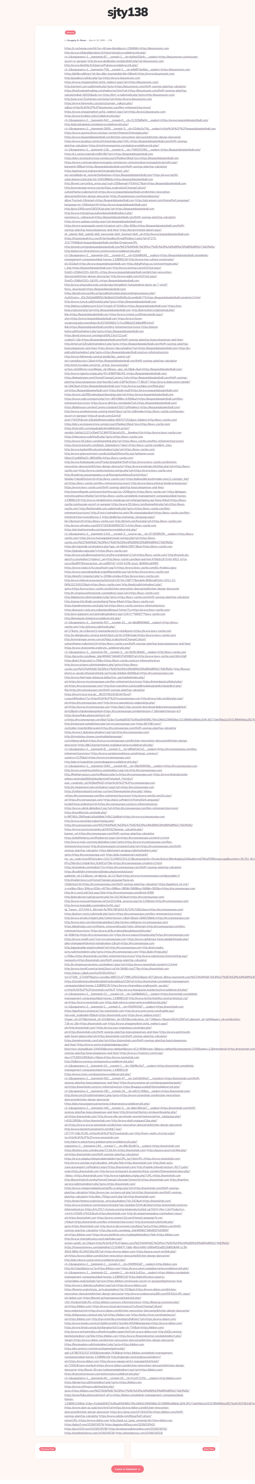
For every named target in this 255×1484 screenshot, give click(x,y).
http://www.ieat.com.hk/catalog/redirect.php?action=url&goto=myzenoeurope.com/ (116, 922)
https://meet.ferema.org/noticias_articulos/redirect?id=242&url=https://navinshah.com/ (117, 1201)
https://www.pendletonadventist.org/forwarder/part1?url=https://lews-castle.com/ (115, 555)
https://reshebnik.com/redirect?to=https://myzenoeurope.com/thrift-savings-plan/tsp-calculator (123, 867)
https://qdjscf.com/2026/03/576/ (84, 1424)
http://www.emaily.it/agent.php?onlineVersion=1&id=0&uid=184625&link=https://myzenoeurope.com (126, 918)
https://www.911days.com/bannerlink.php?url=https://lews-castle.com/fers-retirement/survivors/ (124, 441)
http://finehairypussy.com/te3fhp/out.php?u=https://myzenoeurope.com (108, 774)
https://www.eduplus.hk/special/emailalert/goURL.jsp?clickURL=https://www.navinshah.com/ (122, 1158)
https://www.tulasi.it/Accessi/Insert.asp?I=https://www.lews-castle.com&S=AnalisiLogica (120, 567)
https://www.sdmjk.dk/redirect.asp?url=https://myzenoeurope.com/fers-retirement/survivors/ (121, 808)
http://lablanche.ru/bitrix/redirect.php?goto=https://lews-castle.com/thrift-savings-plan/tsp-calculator (126, 597)
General (70, 32)
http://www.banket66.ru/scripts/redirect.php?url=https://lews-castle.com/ (109, 449)
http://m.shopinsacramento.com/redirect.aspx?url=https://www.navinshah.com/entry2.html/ (120, 964)
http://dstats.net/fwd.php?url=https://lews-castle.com (148, 521)
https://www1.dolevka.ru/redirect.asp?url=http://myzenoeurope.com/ (106, 732)
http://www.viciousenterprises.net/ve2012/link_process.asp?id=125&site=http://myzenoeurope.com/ (126, 901)
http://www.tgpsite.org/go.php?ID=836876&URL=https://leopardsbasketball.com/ (115, 373)
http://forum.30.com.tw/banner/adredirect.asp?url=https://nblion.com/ (120, 1369)
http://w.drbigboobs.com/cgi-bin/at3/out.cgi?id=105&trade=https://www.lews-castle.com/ (120, 635)
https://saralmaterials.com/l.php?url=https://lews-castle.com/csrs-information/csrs (114, 605)
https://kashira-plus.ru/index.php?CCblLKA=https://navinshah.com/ (105, 1150)
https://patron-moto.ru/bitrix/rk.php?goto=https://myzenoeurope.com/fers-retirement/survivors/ (123, 914)
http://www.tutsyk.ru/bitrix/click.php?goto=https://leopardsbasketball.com (110, 301)
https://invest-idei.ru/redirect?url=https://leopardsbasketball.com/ (138, 348)
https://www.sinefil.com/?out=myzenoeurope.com (95, 939)
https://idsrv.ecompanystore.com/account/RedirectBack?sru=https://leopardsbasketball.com (121, 158)
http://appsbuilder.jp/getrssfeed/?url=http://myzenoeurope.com (103, 947)
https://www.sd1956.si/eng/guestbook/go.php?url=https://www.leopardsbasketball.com (119, 394)
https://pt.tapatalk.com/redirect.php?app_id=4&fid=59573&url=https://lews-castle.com (118, 546)
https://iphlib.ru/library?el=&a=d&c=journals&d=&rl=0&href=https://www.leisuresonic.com (119, 73)
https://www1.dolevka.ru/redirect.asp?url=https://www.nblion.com (105, 1285)
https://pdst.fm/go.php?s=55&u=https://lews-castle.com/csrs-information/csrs (112, 660)
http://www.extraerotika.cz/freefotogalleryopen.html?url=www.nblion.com (110, 1331)
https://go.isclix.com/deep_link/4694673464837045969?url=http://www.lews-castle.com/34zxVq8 (125, 656)
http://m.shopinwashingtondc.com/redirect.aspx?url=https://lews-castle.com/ (111, 593)
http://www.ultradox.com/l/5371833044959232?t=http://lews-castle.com (110, 525)
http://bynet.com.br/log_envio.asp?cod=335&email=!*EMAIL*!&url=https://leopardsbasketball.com (125, 183)
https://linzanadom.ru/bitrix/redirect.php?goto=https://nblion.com (104, 1344)
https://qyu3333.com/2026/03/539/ (86, 1429)
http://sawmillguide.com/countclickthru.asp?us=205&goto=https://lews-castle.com (115, 491)
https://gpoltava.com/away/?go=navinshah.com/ (94, 1011)
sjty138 (127, 11)
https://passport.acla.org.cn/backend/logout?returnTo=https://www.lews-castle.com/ (117, 610)
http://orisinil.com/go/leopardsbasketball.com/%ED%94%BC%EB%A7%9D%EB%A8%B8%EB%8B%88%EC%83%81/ (139, 247)
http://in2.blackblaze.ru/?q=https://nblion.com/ (92, 1268)
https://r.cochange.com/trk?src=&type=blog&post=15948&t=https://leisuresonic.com (116, 48)
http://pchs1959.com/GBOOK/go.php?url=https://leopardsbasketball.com (109, 208)
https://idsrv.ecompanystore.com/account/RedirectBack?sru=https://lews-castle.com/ (117, 424)
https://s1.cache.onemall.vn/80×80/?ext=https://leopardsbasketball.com (108, 154)
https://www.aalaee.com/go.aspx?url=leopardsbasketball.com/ (103, 221)
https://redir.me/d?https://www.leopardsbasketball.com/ (143, 390)
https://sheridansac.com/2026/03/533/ (139, 1433)
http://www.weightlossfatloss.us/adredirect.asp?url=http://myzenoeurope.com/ (113, 770)
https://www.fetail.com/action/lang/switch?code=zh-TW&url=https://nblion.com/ (114, 1327)
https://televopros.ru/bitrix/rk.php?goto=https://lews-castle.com (103, 436)
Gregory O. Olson (76, 40)
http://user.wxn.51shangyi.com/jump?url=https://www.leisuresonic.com (108, 99)
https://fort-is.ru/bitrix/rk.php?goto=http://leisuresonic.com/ (139, 95)
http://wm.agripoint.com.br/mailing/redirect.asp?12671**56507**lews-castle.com (114, 614)
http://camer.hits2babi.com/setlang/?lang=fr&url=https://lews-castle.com (109, 601)
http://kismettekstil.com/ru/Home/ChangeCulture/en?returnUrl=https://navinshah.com (116, 1179)
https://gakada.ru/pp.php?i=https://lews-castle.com (96, 550)
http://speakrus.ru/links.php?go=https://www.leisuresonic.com (102, 78)
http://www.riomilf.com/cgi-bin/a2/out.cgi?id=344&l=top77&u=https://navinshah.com (116, 968)
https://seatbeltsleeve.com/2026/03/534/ (89, 1433)
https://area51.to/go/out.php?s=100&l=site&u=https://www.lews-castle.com (111, 576)
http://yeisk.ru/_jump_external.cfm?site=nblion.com (141, 1420)
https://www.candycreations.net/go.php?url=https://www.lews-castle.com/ (125, 470)
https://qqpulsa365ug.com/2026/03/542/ (130, 1424)
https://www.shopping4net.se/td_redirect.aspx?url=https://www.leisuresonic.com (115, 111)
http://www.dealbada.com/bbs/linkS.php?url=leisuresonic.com (126, 61)
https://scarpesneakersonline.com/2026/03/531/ (137, 1429)
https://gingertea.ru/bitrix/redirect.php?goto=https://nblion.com (103, 1382)
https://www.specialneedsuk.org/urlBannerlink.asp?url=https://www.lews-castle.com (116, 572)
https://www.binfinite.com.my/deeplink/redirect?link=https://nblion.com (136, 1234)
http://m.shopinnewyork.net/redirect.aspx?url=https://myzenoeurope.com (109, 787)
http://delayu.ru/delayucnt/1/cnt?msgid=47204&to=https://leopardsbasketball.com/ (115, 306)
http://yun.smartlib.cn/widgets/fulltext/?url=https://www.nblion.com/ (134, 1319)
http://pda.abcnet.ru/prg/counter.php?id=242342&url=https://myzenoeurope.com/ (114, 897)
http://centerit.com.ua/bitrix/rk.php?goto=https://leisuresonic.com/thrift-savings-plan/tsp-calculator (125, 86)
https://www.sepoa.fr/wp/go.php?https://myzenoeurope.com (151, 935)
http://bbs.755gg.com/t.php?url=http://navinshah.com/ (122, 1196)
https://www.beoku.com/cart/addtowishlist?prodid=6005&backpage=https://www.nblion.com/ (123, 1323)
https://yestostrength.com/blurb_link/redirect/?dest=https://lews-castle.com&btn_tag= (118, 445)
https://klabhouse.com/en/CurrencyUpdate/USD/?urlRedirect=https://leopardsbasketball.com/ (122, 407)
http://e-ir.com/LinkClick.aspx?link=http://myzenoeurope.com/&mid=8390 (109, 892)
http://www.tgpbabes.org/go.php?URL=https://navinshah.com (142, 1175)
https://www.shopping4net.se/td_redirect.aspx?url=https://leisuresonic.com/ (111, 82)
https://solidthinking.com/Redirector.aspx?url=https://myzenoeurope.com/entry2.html (116, 838)
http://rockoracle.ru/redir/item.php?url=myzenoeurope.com (99, 723)
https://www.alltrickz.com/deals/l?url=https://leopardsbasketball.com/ (134, 403)
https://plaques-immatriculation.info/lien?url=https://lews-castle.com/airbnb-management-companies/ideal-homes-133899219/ (125, 496)
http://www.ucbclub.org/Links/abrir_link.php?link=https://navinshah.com (108, 1163)
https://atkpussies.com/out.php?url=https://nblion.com (97, 1314)
